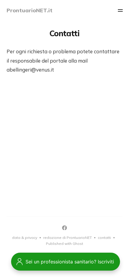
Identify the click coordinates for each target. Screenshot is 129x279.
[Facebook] (64, 227)
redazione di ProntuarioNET (67, 237)
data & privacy (24, 237)
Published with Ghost (64, 243)
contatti (104, 237)
